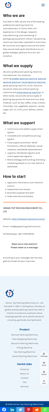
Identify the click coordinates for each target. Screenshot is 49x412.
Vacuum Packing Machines (24, 343)
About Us (24, 373)
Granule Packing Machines (24, 334)
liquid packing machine (33, 82)
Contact (24, 378)
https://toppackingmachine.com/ (28, 219)
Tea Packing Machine (24, 352)
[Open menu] (43, 5)
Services (24, 386)
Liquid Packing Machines (24, 356)
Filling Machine (24, 347)
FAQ (24, 382)
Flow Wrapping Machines (24, 339)
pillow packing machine (28, 92)
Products (24, 369)
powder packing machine (24, 78)
